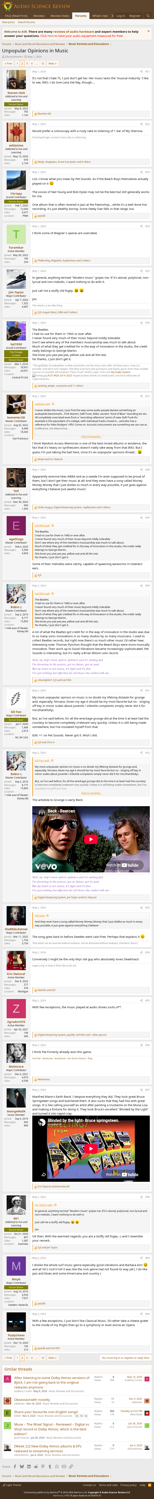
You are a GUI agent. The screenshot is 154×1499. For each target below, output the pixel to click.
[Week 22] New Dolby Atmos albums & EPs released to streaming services (47, 1448)
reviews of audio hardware (74, 31)
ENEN (17, 1416)
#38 (147, 1197)
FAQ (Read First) (16, 16)
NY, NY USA (21, 737)
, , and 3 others (64, 260)
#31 (147, 690)
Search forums (26, 22)
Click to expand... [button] (91, 436)
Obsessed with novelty (32, 1399)
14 (76, 1415)
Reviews (39, 16)
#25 (147, 271)
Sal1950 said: (42, 525)
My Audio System (120, 372)
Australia (23, 1244)
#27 (147, 396)
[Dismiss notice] (148, 31)
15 (81, 1415)
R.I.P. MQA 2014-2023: (60, 375)
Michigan (23, 991)
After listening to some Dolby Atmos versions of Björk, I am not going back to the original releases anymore (51, 1382)
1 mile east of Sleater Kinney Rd (16, 629)
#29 (147, 517)
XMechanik (136, 1414)
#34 (147, 952)
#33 (147, 907)
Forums (80, 16)
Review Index (60, 16)
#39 (147, 1258)
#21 (147, 71)
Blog (90, 1058)
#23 (147, 172)
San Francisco (20, 438)
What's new (100, 16)
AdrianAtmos (21, 1455)
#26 (147, 322)
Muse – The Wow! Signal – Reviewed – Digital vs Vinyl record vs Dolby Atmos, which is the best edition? (51, 1429)
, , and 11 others (60, 385)
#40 (147, 1314)
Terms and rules (108, 1485)
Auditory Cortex (23, 1391)
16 (86, 1415)
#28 (147, 469)
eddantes (19, 1403)
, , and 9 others (64, 162)
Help (142, 1485)
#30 (147, 585)
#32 (147, 752)
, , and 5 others (74, 507)
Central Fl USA (20, 377)
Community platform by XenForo (55, 1492)
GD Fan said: (42, 760)
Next (51, 63)
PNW (25, 215)
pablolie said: (42, 404)
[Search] (148, 15)
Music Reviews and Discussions (66, 1391)
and (50, 459)
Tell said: (40, 915)
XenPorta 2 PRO (61, 1495)
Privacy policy (129, 1485)
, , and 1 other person (72, 1035)
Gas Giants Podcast (76, 1058)
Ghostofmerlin (13, 56)
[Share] (141, 71)
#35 (147, 1000)
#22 (147, 124)
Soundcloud (60, 1058)
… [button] (37, 63)
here (51, 36)
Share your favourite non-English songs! (46, 1412)
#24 (147, 226)
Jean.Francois (21, 1437)
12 (42, 63)
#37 (147, 1089)
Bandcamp (48, 1058)
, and (54, 680)
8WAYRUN (96, 1495)
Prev (9, 63)
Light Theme (13, 1485)
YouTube (36, 1058)
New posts (8, 22)
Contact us (89, 1485)
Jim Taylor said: (44, 1205)
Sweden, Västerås (18, 1305)
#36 (147, 1045)
